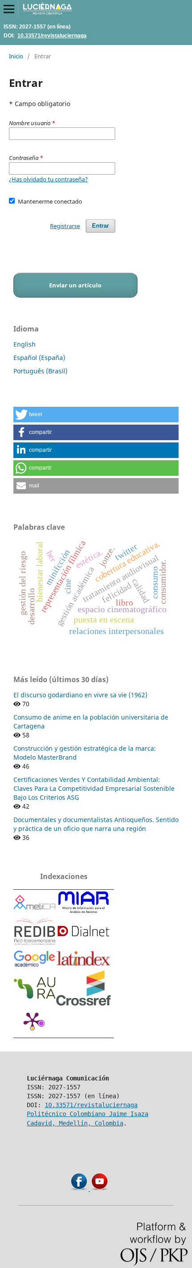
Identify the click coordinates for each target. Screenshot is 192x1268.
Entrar (100, 225)
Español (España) (39, 357)
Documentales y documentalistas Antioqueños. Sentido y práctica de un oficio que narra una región (96, 824)
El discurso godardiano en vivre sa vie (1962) (80, 695)
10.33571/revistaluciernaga (52, 35)
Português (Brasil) (40, 371)
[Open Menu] (9, 9)
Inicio (16, 56)
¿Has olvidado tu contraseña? (48, 179)
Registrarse (65, 226)
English (24, 344)
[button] (96, 414)
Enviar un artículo (75, 285)
